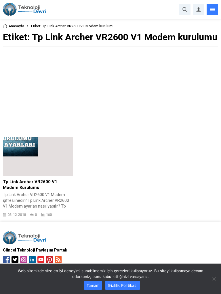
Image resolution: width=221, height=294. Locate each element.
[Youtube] (40, 259)
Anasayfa (16, 26)
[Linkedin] (32, 259)
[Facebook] (6, 259)
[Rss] (58, 259)
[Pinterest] (49, 259)
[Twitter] (15, 259)
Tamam (93, 285)
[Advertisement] (110, 91)
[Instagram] (23, 259)
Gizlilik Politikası (122, 285)
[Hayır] (214, 279)
